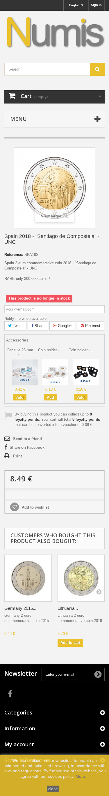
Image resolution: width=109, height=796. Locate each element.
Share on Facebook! (28, 447)
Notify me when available (25, 318)
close (53, 788)
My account (19, 744)
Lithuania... (68, 608)
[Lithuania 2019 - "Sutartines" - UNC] (81, 578)
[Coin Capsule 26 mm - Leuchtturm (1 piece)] (25, 372)
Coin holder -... (50, 350)
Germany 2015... (20, 608)
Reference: (13, 254)
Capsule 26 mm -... (20, 352)
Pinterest (92, 326)
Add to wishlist (35, 507)
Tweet (17, 326)
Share (38, 326)
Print (17, 456)
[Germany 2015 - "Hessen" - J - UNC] (28, 578)
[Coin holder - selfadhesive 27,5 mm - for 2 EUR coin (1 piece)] (55, 372)
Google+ (64, 326)
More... (82, 776)
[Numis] (54, 31)
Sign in (96, 5)
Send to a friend (27, 439)
